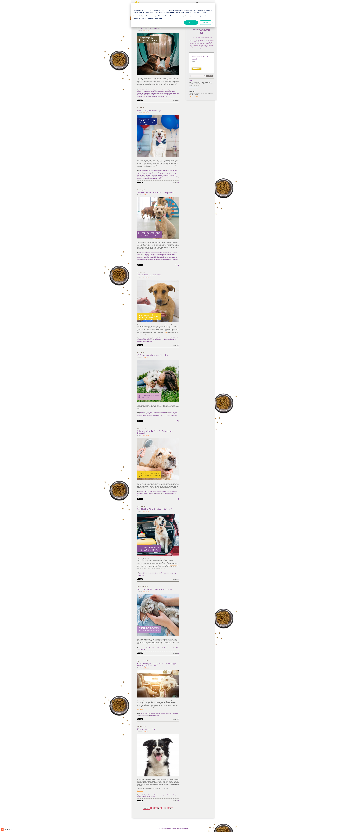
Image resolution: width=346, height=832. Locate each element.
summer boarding (148, 172)
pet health (144, 796)
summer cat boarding (171, 93)
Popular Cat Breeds (163, 648)
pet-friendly (148, 96)
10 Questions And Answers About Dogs (153, 355)
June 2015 (191, 84)
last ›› (171, 808)
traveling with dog (147, 573)
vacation (139, 93)
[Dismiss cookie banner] (211, 7)
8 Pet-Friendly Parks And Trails (149, 28)
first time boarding (171, 257)
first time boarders (160, 259)
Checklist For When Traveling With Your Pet (155, 508)
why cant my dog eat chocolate (156, 414)
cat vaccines (151, 175)
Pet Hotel (158, 90)
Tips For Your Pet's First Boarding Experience (155, 192)
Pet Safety (163, 90)
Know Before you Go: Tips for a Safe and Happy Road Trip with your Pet (156, 664)
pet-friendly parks (141, 96)
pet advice (153, 713)
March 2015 (197, 82)
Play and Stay (173, 565)
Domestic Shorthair (153, 648)
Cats (141, 713)
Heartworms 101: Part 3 (146, 729)
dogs (154, 90)
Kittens (173, 91)
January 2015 (192, 82)
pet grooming (158, 256)
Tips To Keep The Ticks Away (149, 274)
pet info (148, 796)
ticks (163, 338)
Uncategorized (155, 715)
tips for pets (154, 95)
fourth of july (157, 178)
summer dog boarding (160, 93)
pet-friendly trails (163, 96)
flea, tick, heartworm (147, 341)
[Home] (201, 32)
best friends (162, 91)
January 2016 (202, 84)
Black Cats (142, 649)
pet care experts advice (173, 177)
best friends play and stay (160, 257)
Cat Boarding (145, 93)
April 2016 (191, 85)
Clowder (170, 648)
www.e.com (181, 828)
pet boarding (145, 91)
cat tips (153, 177)
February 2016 (209, 84)
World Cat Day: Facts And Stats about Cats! (154, 589)
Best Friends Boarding (145, 90)
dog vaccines (145, 175)
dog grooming (156, 170)
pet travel (163, 713)
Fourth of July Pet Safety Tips (149, 110)
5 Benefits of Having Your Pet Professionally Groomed (155, 432)
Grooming (165, 170)
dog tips (149, 95)
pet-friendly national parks (171, 95)
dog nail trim (165, 493)
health (168, 795)
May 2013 (209, 82)
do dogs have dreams (168, 414)
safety (148, 715)
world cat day (145, 648)
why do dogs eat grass (152, 415)
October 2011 (204, 82)
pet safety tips (169, 90)
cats (152, 90)
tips (151, 715)
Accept (191, 22)
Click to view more (193, 87)
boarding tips (158, 177)
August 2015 (196, 84)
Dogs (146, 713)
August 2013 (196, 85)
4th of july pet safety (149, 178)
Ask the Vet (142, 795)
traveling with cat (174, 573)
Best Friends (146, 30)
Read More (140, 709)
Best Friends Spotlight (151, 795)
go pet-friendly (155, 96)
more (165, 332)
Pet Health (198, 93)
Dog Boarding (151, 93)
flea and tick (165, 339)
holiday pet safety (141, 173)
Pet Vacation (152, 572)
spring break (140, 493)
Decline (205, 22)
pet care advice (160, 95)
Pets (203, 93)
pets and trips (143, 715)
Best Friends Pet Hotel (153, 91)
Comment (175, 182)
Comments (175, 100)
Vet (154, 796)
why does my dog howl (162, 415)
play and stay (168, 91)
